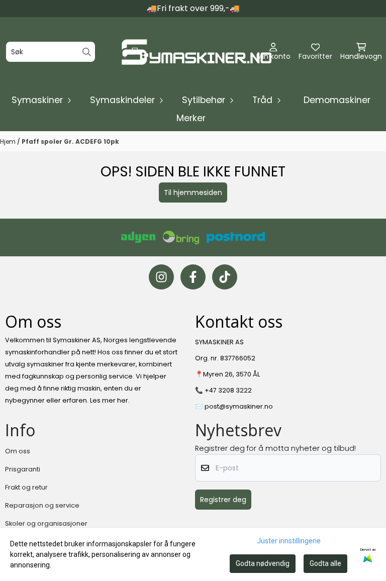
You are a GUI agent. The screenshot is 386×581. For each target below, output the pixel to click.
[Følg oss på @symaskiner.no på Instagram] (161, 276)
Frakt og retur (26, 487)
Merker (191, 118)
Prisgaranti (22, 469)
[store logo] (196, 52)
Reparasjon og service (42, 505)
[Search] (86, 52)
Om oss (17, 451)
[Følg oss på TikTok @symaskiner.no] (224, 276)
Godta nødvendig (263, 563)
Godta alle (325, 563)
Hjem (8, 141)
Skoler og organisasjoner (46, 523)
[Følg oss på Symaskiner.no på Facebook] (193, 276)
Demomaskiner (337, 100)
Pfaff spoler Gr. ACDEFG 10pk (70, 141)
